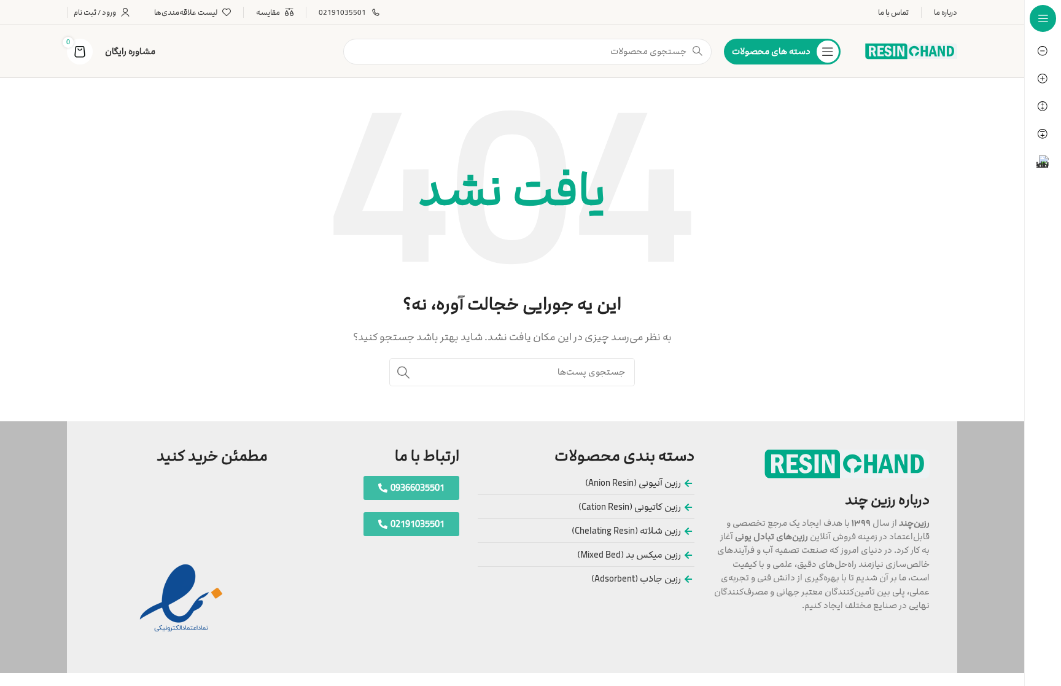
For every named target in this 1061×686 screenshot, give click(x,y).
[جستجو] (403, 372)
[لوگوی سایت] (911, 51)
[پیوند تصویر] (847, 463)
